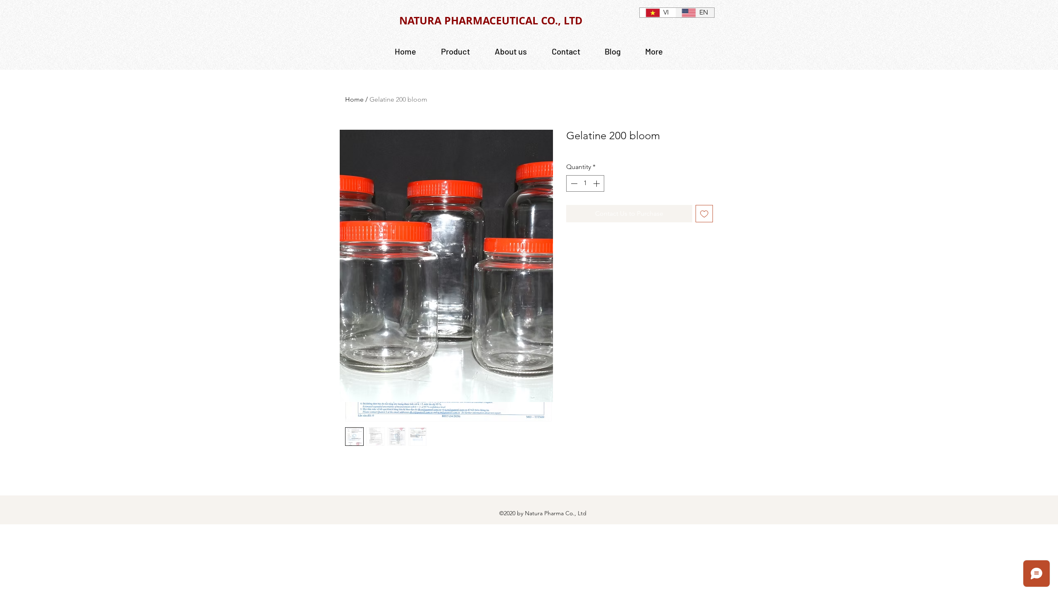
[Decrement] (573, 183)
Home (354, 99)
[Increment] (597, 183)
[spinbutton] (585, 183)
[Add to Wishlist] (704, 213)
